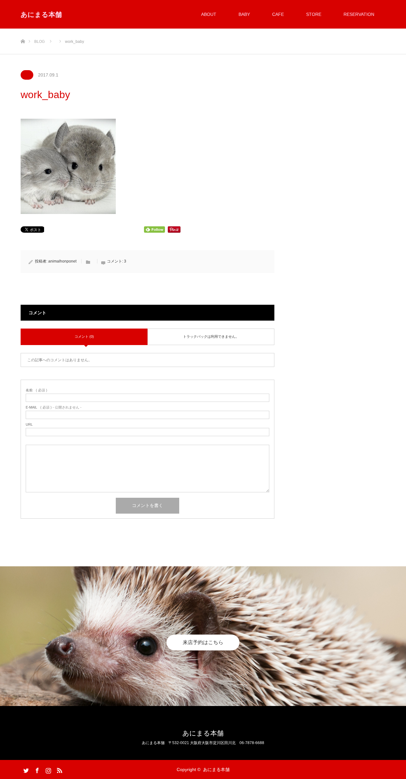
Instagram (47, 769)
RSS (58, 769)
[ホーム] (23, 31)
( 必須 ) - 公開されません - (54, 407)
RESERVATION (359, 14)
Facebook (36, 769)
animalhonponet (62, 261)
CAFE (278, 14)
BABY (244, 14)
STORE (313, 14)
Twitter (25, 769)
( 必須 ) (36, 390)
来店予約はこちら (203, 642)
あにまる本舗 (41, 14)
